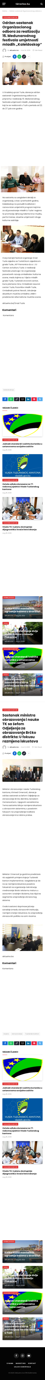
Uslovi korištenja (22, 1367)
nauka (6, 1034)
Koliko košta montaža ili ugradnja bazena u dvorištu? (22, 610)
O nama (10, 1363)
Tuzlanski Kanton (10, 17)
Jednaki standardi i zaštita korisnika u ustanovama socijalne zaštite (22, 445)
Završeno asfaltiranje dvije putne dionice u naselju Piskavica (21, 634)
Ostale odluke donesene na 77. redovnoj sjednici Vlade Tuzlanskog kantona (20, 487)
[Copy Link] (24, 57)
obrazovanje (17, 1034)
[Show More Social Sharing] (29, 57)
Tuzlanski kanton (32, 1034)
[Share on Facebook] (15, 57)
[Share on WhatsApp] (19, 57)
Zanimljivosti (8, 597)
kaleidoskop (9, 390)
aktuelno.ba (14, 50)
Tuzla (5, 623)
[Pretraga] (41, 4)
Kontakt (32, 1363)
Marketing (21, 1363)
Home (4, 11)
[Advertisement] (22, 138)
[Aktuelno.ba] (22, 4)
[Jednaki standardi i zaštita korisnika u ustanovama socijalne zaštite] (22, 425)
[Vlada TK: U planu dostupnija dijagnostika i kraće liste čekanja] (22, 508)
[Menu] (4, 4)
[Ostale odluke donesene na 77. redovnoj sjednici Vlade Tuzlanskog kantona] (22, 465)
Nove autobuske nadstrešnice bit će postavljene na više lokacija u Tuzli (22, 684)
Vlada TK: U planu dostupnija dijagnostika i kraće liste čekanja (19, 528)
